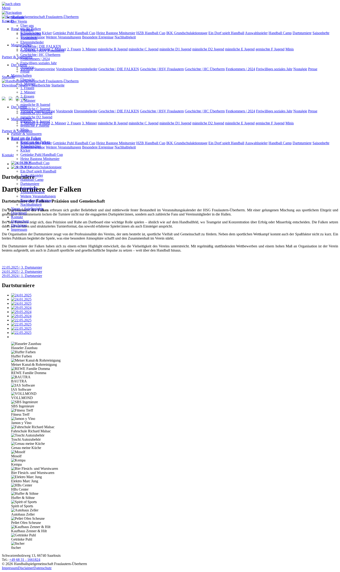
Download (19, 213)
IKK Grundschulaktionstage (41, 167)
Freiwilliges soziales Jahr (38, 63)
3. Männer (27, 100)
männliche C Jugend (35, 109)
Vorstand (26, 30)
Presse (25, 71)
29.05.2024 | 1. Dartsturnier (22, 276)
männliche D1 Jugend (36, 113)
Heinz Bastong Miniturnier (39, 159)
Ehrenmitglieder (32, 42)
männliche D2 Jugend (36, 117)
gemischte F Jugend (34, 125)
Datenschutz (20, 221)
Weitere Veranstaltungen (38, 196)
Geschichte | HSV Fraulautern (42, 50)
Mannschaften (21, 75)
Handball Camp (31, 179)
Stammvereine (30, 34)
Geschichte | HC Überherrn (40, 55)
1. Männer (27, 84)
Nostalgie (27, 67)
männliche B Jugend (35, 105)
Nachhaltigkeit (31, 204)
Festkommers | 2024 (35, 59)
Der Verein (19, 21)
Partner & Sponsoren (26, 134)
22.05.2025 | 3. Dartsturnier (22, 267)
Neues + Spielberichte (27, 209)
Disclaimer (19, 225)
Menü (6, 8)
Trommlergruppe (32, 192)
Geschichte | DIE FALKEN (40, 46)
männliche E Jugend (35, 121)
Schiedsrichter (30, 146)
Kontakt (17, 217)
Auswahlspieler (31, 175)
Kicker (25, 150)
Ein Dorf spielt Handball (38, 171)
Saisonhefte (28, 188)
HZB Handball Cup (34, 163)
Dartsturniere (29, 184)
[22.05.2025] (174, 320)
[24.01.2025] (174, 295)
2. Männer (27, 92)
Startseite (17, 17)
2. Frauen (27, 96)
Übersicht (27, 80)
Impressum (19, 229)
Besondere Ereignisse (36, 200)
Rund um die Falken (26, 138)
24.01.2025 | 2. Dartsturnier (22, 272)
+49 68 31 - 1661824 (24, 560)
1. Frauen (27, 88)
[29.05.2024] (174, 308)
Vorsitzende (28, 38)
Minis (24, 130)
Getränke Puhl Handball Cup (41, 155)
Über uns (27, 26)
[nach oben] (11, 4)
